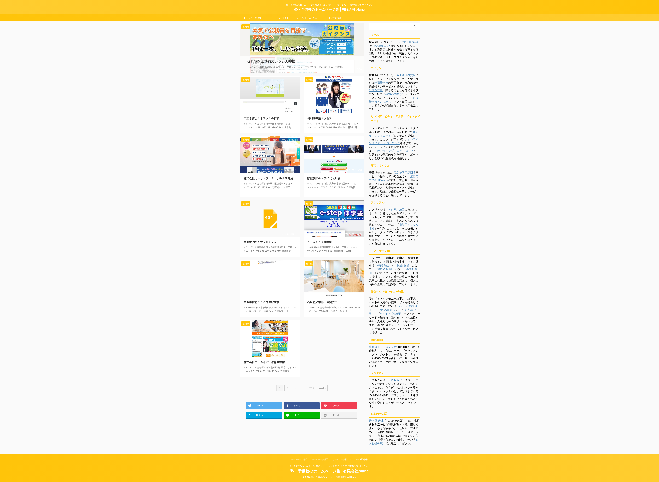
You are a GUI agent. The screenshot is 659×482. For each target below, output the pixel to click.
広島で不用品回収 (405, 172)
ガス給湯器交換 (406, 75)
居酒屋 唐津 (376, 420)
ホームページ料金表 (307, 17)
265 (311, 388)
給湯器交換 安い (395, 94)
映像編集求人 (382, 45)
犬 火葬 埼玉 (387, 310)
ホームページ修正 (280, 17)
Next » (322, 388)
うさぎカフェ (396, 380)
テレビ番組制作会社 (407, 42)
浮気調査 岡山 (386, 269)
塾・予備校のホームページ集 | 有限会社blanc (329, 9)
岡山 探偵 (403, 265)
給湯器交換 (381, 82)
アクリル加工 (396, 209)
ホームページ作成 (252, 17)
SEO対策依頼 (334, 17)
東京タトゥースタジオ (382, 346)
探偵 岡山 (383, 265)
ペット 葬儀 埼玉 (390, 313)
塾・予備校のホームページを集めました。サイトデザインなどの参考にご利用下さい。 (329, 466)
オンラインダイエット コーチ (395, 150)
